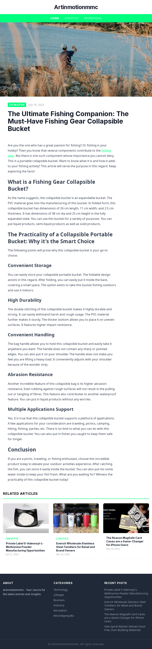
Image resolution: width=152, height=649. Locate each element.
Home (54, 18)
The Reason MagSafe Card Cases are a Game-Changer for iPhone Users (124, 541)
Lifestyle (71, 18)
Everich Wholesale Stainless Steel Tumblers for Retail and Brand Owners (75, 547)
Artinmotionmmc (76, 7)
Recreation (93, 18)
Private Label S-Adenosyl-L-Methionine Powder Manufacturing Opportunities (25, 547)
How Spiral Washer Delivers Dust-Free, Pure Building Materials (125, 628)
